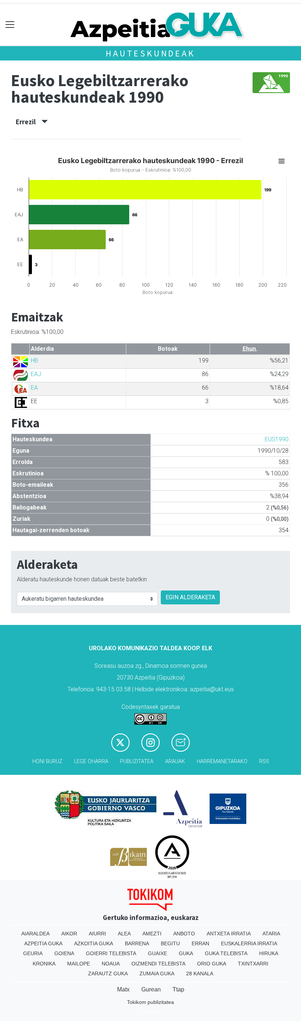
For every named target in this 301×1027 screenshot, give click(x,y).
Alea (124, 933)
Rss (264, 761)
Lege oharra (91, 761)
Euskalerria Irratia (249, 943)
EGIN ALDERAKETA (190, 597)
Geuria (33, 953)
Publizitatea (136, 761)
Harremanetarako (222, 761)
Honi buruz (47, 761)
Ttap (178, 989)
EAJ (36, 374)
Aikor (69, 933)
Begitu (170, 943)
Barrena (137, 943)
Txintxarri (253, 964)
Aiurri (97, 933)
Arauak (175, 761)
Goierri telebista (111, 953)
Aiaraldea (35, 933)
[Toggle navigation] (10, 24)
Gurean (151, 989)
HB (34, 360)
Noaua (111, 964)
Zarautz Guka (108, 973)
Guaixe (157, 953)
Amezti (152, 933)
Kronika (44, 964)
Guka (186, 953)
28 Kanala (199, 973)
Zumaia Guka (156, 973)
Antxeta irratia (229, 933)
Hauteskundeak (150, 53)
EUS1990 (277, 439)
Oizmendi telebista (158, 964)
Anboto (184, 933)
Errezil (28, 121)
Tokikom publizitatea (150, 1002)
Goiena (64, 953)
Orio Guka (211, 964)
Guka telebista (226, 953)
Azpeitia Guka (43, 943)
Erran (200, 943)
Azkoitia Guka (93, 943)
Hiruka (268, 953)
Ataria (271, 933)
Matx (123, 989)
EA (34, 387)
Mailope (78, 964)
